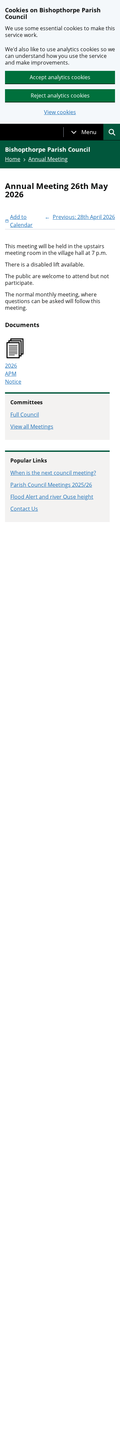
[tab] (83, 132)
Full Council (24, 414)
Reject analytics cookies (60, 95)
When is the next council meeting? (53, 472)
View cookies (60, 112)
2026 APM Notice (13, 373)
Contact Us (24, 508)
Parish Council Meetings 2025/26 (51, 484)
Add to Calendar (21, 221)
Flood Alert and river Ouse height (51, 496)
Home (12, 159)
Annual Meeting (48, 159)
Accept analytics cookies (60, 77)
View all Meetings (31, 426)
